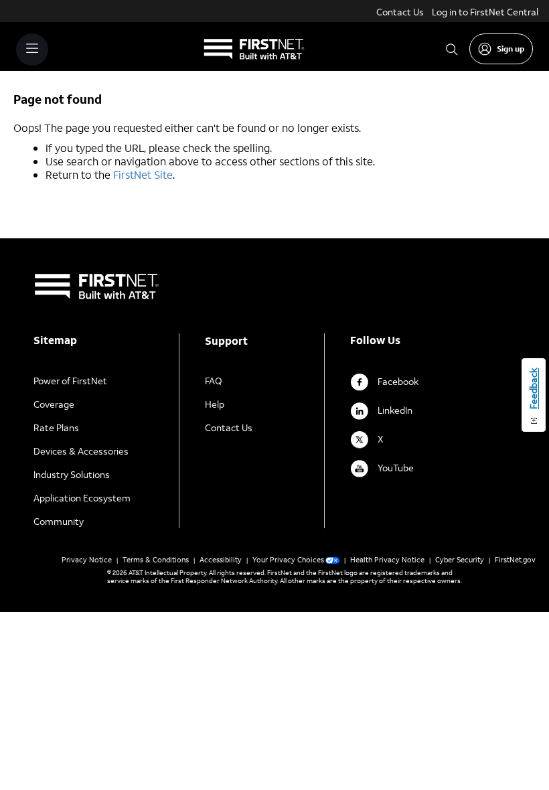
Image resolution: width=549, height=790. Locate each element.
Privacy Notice (87, 559)
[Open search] (452, 49)
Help (214, 404)
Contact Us (400, 11)
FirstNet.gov (515, 559)
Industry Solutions (71, 474)
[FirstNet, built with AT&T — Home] (254, 49)
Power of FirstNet (70, 380)
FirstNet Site (143, 174)
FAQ (213, 380)
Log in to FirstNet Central (485, 11)
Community (58, 521)
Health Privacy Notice (387, 559)
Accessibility (221, 559)
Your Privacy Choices (288, 559)
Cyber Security (459, 559)
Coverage (53, 404)
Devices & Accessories (81, 451)
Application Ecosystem (82, 497)
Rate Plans (56, 427)
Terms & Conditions (156, 559)
